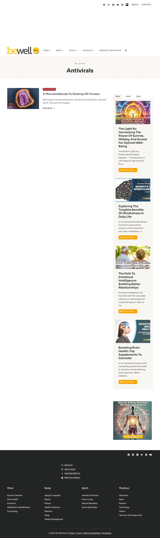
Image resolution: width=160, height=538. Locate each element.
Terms (79, 533)
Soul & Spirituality (89, 507)
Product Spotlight (110, 50)
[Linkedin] (133, 454)
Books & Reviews (14, 495)
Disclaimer (106, 533)
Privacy (72, 533)
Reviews (122, 503)
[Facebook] (104, 5)
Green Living (87, 499)
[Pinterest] (122, 5)
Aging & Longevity (52, 495)
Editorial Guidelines (92, 533)
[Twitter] (109, 5)
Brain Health (12, 499)
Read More (49, 108)
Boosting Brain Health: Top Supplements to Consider (130, 353)
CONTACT (146, 4)
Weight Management (54, 519)
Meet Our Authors (72, 477)
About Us (68, 465)
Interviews (123, 495)
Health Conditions (52, 507)
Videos (122, 511)
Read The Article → (128, 170)
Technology (124, 507)
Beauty (48, 499)
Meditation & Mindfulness (18, 507)
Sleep (47, 515)
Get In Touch (69, 469)
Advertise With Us (72, 473)
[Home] (75, 63)
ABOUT (135, 4)
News (121, 499)
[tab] (118, 96)
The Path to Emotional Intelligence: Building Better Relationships (129, 280)
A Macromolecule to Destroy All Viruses (71, 94)
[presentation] (23, 98)
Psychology (12, 511)
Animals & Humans (90, 495)
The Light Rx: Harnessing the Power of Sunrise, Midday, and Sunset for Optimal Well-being (133, 137)
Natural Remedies (89, 503)
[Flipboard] (127, 5)
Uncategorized (49, 89)
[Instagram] (113, 5)
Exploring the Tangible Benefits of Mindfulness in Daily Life (131, 211)
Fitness (48, 503)
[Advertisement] (80, 27)
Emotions (11, 503)
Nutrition (48, 511)
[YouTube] (118, 5)
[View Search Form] (126, 50)
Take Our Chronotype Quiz (130, 515)
